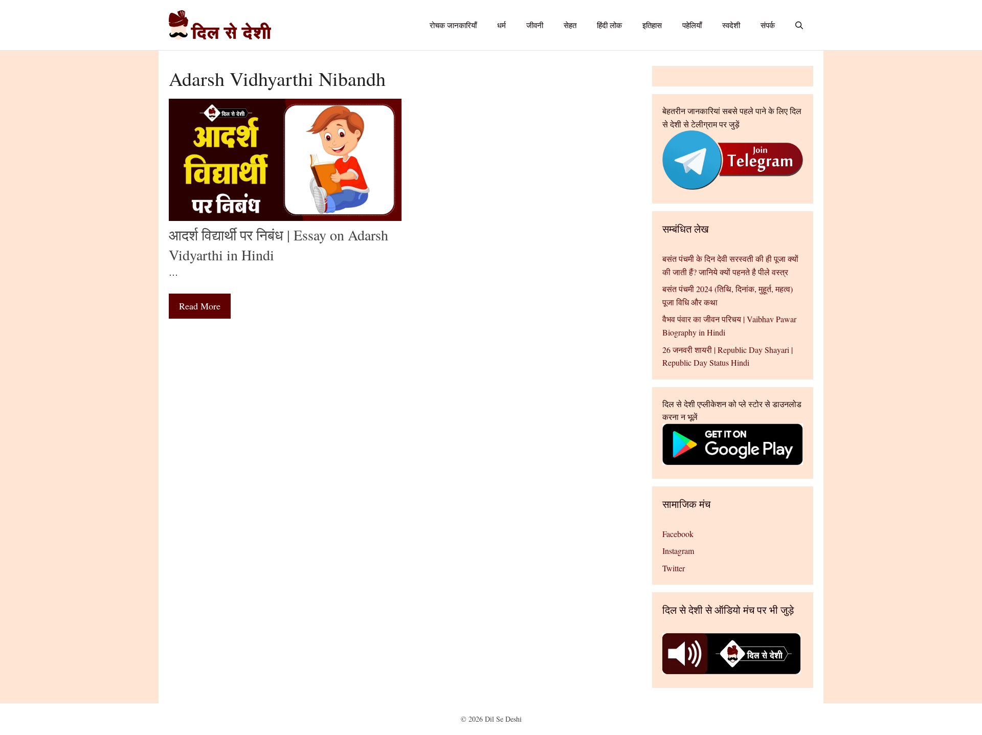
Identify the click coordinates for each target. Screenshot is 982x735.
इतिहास (652, 25)
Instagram (678, 550)
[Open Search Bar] (799, 25)
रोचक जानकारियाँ (453, 25)
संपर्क (768, 25)
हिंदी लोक (609, 25)
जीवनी (534, 25)
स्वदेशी (731, 25)
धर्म (501, 25)
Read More (199, 306)
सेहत (570, 25)
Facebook (678, 533)
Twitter (673, 568)
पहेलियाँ (692, 25)
